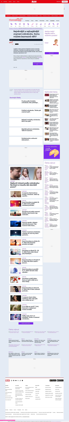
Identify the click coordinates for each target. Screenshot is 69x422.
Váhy (36, 26)
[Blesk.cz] (34, 1)
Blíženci (20, 26)
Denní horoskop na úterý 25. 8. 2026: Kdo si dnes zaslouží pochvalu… (31, 289)
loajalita (18, 92)
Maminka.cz (11, 351)
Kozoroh (49, 26)
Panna (32, 26)
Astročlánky (52, 20)
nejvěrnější (39, 57)
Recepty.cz (51, 184)
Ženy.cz (48, 351)
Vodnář (53, 26)
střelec (23, 89)
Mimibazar (49, 338)
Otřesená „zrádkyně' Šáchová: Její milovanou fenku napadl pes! (54, 173)
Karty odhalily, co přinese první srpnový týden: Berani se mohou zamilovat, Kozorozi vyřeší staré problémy (54, 200)
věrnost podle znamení (25, 92)
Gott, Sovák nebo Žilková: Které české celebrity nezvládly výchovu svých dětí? (54, 115)
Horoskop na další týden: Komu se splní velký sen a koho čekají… (30, 280)
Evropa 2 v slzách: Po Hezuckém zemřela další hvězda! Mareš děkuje (54, 219)
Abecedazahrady (52, 205)
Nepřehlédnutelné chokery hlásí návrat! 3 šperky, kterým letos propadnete (53, 354)
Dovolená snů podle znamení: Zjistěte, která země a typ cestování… (31, 213)
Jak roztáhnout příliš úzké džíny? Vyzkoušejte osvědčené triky (54, 119)
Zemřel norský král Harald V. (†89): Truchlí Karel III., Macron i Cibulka (54, 167)
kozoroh (15, 89)
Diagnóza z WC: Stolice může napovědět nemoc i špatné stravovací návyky (54, 179)
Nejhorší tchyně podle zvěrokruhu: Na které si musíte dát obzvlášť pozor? (25, 185)
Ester (46, 43)
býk (34, 89)
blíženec (20, 91)
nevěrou (23, 57)
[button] (52, 380)
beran (37, 89)
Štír (40, 26)
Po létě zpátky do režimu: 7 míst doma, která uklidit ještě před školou (54, 192)
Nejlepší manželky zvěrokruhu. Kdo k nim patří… (31, 120)
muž (23, 91)
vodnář (15, 91)
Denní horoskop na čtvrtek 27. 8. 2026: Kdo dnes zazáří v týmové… (31, 261)
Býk (15, 26)
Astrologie (24, 200)
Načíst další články (26, 323)
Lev (28, 26)
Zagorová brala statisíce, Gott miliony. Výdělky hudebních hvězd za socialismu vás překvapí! (54, 106)
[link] (11, 380)
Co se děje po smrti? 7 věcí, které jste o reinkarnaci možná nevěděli (30, 308)
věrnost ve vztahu (32, 92)
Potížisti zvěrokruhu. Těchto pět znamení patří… (31, 111)
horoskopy (19, 89)
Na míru (57, 20)
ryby (38, 89)
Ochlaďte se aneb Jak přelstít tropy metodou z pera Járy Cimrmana (54, 225)
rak (32, 89)
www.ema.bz (53, 421)
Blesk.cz (51, 165)
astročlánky (26, 91)
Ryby (57, 26)
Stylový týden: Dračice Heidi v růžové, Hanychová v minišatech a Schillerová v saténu (54, 140)
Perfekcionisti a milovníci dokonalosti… (29, 139)
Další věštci (51, 53)
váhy (27, 89)
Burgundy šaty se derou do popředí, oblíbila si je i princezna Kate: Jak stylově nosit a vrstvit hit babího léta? (54, 96)
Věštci (47, 20)
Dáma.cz (51, 223)
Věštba (36, 20)
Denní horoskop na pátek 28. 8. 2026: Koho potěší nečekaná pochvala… (30, 203)
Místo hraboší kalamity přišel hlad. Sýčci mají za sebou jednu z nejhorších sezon (54, 208)
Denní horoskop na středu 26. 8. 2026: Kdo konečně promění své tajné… (31, 242)
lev (31, 89)
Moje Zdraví (51, 177)
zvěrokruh (16, 93)
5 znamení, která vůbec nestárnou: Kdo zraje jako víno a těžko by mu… (30, 298)
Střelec (45, 26)
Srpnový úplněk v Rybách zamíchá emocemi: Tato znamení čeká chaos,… (29, 224)
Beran (11, 26)
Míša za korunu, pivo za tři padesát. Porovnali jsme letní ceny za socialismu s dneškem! (54, 111)
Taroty (32, 20)
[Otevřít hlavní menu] (2, 2)
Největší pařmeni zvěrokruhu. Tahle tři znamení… (31, 129)
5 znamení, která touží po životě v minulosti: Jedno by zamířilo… (30, 194)
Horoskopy (27, 20)
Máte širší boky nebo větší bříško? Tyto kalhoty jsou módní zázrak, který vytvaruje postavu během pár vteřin (54, 129)
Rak (24, 26)
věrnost (19, 93)
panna (29, 89)
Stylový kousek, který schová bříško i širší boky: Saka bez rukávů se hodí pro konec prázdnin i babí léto (54, 135)
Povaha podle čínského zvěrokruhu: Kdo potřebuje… (30, 101)
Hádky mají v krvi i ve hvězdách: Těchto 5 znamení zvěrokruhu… (30, 317)
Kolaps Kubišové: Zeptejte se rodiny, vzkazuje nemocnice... (54, 214)
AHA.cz (51, 212)
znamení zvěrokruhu (32, 91)
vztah (37, 92)
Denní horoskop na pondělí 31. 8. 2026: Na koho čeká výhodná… (30, 270)
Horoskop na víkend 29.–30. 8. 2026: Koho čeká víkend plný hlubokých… (30, 252)
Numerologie (42, 20)
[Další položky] (62, 16)
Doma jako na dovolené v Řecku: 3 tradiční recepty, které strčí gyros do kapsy (54, 186)
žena (18, 91)
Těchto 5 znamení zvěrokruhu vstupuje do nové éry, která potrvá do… (31, 233)
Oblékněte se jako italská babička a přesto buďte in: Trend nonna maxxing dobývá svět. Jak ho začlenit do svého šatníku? (54, 101)
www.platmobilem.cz (58, 421)
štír (25, 89)
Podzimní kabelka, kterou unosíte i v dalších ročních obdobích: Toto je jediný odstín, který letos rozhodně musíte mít (54, 124)
